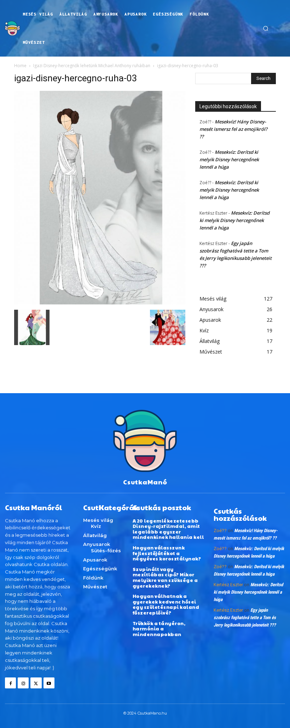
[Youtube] (49, 682)
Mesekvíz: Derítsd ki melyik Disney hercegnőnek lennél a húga (229, 159)
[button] (265, 28)
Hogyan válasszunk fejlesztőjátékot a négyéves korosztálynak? (167, 553)
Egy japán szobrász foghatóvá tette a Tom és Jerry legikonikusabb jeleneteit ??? (245, 617)
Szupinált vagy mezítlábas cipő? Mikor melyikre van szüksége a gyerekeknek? (165, 577)
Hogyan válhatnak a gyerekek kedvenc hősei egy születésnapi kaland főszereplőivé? (166, 604)
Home (20, 66)
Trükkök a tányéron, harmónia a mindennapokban (159, 628)
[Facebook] (10, 682)
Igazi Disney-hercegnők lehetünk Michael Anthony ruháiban (91, 66)
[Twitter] (35, 682)
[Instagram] (23, 682)
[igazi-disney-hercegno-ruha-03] (99, 302)
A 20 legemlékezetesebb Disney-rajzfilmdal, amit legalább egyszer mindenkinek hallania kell (168, 529)
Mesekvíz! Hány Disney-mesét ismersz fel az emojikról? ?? (233, 129)
